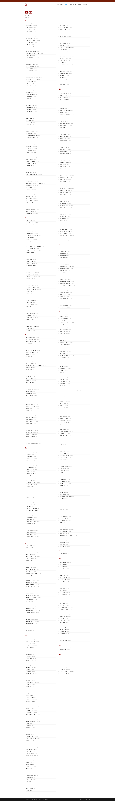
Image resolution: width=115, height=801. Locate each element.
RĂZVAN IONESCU (63, 420)
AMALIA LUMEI (29, 88)
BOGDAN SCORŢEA (30, 202)
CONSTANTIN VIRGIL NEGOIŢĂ (32, 289)
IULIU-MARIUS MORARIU (31, 783)
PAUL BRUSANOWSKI (64, 349)
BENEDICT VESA (29, 187)
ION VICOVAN (28, 745)
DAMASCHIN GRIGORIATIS (31, 341)
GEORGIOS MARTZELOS (31, 580)
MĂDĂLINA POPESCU (64, 99)
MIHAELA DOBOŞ (63, 166)
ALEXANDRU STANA (30, 72)
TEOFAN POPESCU (63, 524)
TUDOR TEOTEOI (63, 546)
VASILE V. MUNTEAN (64, 601)
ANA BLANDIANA (29, 92)
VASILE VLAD (62, 603)
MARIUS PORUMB (63, 147)
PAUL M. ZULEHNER (64, 351)
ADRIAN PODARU (29, 49)
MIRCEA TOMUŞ (63, 222)
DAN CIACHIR (28, 348)
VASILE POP (62, 590)
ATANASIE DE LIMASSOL (31, 161)
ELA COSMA (28, 454)
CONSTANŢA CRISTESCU (31, 270)
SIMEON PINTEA (63, 474)
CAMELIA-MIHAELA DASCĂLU (32, 235)
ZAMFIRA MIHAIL (63, 649)
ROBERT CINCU (63, 429)
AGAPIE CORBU (29, 55)
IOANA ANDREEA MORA (31, 706)
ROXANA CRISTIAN (63, 435)
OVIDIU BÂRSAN (63, 325)
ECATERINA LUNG (29, 452)
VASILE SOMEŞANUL (64, 594)
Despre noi (85, 4)
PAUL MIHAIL (62, 353)
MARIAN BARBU (63, 127)
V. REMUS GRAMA (63, 560)
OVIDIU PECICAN (63, 331)
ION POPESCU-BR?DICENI (31, 738)
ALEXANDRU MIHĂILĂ (30, 64)
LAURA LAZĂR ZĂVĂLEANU (65, 47)
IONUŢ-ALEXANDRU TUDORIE (32, 755)
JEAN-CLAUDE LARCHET (64, 27)
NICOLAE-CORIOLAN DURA (65, 281)
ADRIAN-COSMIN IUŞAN (31, 51)
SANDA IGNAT (62, 449)
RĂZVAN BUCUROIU (63, 416)
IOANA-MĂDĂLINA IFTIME (31, 714)
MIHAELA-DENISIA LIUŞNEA (65, 175)
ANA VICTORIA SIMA (30, 105)
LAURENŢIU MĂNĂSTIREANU (65, 56)
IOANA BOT (28, 708)
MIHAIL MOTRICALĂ (64, 194)
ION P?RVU (28, 734)
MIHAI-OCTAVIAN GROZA (65, 188)
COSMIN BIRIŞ (29, 302)
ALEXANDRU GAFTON (30, 59)
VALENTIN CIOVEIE (63, 562)
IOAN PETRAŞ (28, 684)
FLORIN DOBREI (29, 525)
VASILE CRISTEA (63, 573)
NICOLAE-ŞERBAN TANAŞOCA (65, 285)
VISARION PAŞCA (63, 629)
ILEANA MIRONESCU (30, 647)
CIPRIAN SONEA (29, 259)
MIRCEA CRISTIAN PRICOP (65, 205)
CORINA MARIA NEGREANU (31, 296)
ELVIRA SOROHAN (29, 465)
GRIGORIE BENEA (29, 608)
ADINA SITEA (28, 23)
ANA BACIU (28, 90)
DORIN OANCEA (29, 415)
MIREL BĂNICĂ (62, 225)
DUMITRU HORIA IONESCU (31, 436)
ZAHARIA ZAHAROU (63, 647)
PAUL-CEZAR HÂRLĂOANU (65, 359)
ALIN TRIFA (28, 83)
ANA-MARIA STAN (29, 109)
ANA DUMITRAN (29, 96)
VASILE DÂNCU (62, 575)
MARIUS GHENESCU (63, 140)
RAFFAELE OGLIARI (63, 407)
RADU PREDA (62, 403)
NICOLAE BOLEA (63, 255)
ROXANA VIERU (63, 437)
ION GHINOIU (28, 727)
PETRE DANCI (62, 370)
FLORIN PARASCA (29, 534)
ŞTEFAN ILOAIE (63, 669)
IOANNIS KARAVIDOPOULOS (31, 716)
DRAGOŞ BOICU (29, 423)
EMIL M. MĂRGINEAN (30, 475)
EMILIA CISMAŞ (29, 480)
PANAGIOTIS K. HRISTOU (64, 342)
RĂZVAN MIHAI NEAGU (64, 422)
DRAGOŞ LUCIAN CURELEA (31, 425)
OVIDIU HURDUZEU (63, 327)
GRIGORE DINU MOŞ (30, 604)
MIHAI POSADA (63, 183)
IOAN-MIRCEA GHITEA (30, 701)
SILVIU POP (62, 472)
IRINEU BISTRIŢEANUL (30, 775)
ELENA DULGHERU (29, 458)
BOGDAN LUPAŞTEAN (30, 200)
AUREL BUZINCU (29, 167)
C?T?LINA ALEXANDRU (30, 222)
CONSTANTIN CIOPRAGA (31, 272)
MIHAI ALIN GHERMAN (64, 177)
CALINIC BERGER (29, 229)
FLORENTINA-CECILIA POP (31, 508)
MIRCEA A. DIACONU (64, 196)
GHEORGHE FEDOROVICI (31, 584)
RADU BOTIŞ (62, 396)
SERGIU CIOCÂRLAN (63, 457)
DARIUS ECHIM (29, 391)
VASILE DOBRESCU (63, 577)
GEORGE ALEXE (29, 560)
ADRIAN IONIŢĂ (29, 27)
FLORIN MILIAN (29, 532)
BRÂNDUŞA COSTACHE (30, 213)
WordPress (45, 799)
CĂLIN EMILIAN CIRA (30, 226)
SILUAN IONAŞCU (63, 462)
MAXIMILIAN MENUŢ (64, 162)
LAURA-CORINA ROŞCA (64, 51)
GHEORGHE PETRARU (30, 593)
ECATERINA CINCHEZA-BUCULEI (32, 450)
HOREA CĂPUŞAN (29, 623)
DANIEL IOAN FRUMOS (30, 371)
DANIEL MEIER (29, 376)
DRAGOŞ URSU (29, 428)
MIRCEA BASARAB (63, 199)
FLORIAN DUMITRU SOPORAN (32, 510)
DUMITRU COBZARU (30, 432)
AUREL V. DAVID (29, 172)
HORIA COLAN (29, 630)
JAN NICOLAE (62, 25)
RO (26, 12)
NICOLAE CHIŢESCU (63, 262)
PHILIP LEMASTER (63, 383)
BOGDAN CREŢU (29, 196)
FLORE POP (28, 506)
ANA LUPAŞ (28, 98)
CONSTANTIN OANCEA (30, 283)
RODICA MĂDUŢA (63, 433)
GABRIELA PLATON (30, 558)
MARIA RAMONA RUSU (64, 117)
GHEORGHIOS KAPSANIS (31, 595)
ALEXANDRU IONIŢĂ (30, 62)
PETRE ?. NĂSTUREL (63, 368)
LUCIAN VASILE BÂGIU (64, 79)
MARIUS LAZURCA (63, 145)
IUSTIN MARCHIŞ (29, 788)
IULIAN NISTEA (29, 781)
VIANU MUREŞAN (63, 614)
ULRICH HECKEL (63, 553)
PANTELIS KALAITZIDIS (64, 344)
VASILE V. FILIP (62, 599)
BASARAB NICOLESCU (30, 185)
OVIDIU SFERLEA (63, 333)
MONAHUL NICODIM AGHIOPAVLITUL (67, 235)
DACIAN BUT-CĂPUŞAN (30, 337)
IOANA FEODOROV (29, 710)
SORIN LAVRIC (62, 492)
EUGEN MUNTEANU (30, 491)
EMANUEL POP (29, 471)
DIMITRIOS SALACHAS (30, 404)
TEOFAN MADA (63, 522)
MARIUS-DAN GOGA (64, 151)
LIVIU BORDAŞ (62, 69)
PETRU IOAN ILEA (63, 381)
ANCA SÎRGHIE (29, 118)
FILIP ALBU (28, 502)
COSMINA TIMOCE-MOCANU (31, 308)
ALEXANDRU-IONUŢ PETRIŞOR (32, 79)
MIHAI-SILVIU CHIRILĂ (64, 190)
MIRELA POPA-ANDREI (64, 229)
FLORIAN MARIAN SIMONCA (31, 512)
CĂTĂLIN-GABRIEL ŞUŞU (31, 248)
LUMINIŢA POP (63, 84)
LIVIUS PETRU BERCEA (64, 73)
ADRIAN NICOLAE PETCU (31, 40)
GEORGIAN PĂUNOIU (30, 578)
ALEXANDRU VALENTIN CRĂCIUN (32, 77)
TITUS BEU (62, 537)
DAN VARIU (28, 358)
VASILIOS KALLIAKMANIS (64, 607)
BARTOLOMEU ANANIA (30, 181)
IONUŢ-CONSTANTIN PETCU (31, 758)
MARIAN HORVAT (63, 129)
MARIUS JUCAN (63, 142)
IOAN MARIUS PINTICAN (31, 673)
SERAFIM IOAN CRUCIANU (65, 455)
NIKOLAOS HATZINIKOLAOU (65, 298)
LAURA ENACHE (63, 45)
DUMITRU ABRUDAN (30, 430)
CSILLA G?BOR (29, 330)
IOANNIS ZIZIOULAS (30, 719)
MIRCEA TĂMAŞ (63, 220)
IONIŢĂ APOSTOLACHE (30, 749)
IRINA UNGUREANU (30, 770)
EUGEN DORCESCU (30, 488)
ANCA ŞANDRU (29, 116)
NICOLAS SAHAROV (63, 290)
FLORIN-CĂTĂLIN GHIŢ (30, 538)
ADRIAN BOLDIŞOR (30, 25)
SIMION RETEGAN (63, 481)
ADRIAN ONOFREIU (30, 42)
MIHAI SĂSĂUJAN (63, 186)
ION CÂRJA (28, 725)
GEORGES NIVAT (29, 571)
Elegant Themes (33, 799)
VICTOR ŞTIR (62, 618)
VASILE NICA (62, 586)
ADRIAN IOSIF (29, 29)
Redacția (79, 4)
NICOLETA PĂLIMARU (64, 292)
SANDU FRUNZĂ (63, 451)
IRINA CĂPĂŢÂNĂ (29, 764)
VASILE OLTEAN (63, 588)
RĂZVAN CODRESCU (64, 418)
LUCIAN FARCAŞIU (63, 77)
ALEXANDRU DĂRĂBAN (30, 57)
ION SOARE (28, 740)
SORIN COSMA (62, 487)
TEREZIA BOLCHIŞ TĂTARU (65, 529)
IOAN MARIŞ (28, 671)
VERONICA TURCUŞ (63, 611)
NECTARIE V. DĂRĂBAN (64, 249)
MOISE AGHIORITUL (63, 233)
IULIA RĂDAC (28, 777)
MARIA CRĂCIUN (63, 112)
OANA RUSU (62, 316)
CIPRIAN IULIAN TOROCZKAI (31, 257)
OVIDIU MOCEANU (63, 329)
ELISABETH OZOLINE (30, 462)
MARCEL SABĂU (63, 108)
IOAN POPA (28, 688)
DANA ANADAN (29, 361)
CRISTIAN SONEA (29, 319)
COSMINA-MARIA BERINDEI (31, 311)
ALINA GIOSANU (29, 85)
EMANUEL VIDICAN (30, 473)
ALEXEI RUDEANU (29, 81)
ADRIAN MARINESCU (30, 34)
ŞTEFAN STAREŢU (63, 673)
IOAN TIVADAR (29, 695)
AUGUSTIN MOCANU (30, 165)
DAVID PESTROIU (29, 393)
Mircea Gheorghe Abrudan (65, 209)
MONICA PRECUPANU (64, 240)
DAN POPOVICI (29, 354)
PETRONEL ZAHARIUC (64, 375)
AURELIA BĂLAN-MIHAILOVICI (32, 174)
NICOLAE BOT (62, 259)
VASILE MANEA (62, 581)
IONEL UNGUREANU (30, 747)
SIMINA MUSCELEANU (64, 477)
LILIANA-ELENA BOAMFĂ (64, 64)
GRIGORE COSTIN (29, 601)
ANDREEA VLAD (29, 133)
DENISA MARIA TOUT (30, 397)
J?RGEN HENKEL (63, 23)
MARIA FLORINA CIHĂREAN (65, 114)
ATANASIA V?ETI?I (29, 159)
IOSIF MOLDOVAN (29, 760)
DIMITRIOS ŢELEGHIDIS (30, 406)
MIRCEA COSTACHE (63, 203)
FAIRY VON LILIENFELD (30, 497)
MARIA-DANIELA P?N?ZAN (65, 123)
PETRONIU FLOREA (63, 377)
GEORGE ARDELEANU (30, 562)
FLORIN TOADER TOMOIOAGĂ (32, 536)
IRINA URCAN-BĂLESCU (30, 773)
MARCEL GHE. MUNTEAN (64, 101)
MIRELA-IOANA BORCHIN (65, 231)
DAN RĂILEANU (29, 356)
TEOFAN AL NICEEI (63, 520)
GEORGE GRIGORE (29, 567)
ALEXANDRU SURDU (30, 75)
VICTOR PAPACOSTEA (64, 616)
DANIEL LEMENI (29, 374)
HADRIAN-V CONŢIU (30, 619)
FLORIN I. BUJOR (29, 528)
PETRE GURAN (62, 372)
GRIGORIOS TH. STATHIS (31, 612)
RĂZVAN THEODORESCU (64, 427)
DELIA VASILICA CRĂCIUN (31, 395)
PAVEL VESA (62, 366)
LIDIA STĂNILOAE (63, 60)
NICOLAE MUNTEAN (64, 277)
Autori (66, 4)
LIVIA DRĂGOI (62, 67)
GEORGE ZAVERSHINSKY (31, 569)
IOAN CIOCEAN (29, 662)
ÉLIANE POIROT (63, 656)
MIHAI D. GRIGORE (63, 179)
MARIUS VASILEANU (63, 149)
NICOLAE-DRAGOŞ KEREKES (65, 283)
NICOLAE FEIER (63, 272)
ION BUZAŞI (28, 723)
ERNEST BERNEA (29, 486)
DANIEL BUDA (29, 367)
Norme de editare (72, 4)
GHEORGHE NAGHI (29, 591)
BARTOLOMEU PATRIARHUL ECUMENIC (34, 183)
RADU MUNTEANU (63, 401)
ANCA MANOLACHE (30, 113)
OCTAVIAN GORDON (64, 318)
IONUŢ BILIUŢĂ (29, 751)
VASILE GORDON (63, 579)
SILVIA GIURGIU (63, 464)
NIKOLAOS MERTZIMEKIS (65, 303)
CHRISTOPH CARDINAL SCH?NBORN (33, 254)
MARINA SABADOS (63, 134)
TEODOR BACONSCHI (64, 509)
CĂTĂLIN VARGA (29, 244)
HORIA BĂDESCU (29, 625)
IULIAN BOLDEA (29, 779)
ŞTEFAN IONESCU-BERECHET (65, 671)
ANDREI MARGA (29, 142)
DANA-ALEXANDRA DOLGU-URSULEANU (34, 365)
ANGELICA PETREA (29, 157)
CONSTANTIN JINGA (30, 278)
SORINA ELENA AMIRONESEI (65, 496)
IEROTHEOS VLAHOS (30, 637)
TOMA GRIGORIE (63, 540)
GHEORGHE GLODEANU (30, 586)
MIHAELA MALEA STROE (64, 171)
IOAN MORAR (28, 680)
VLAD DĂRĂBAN (63, 631)
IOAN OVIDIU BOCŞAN (30, 682)
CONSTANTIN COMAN (30, 274)
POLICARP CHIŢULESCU (64, 387)
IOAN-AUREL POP (29, 699)
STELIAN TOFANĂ (63, 503)
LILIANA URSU (62, 62)
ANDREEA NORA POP (30, 131)
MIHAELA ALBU (63, 164)
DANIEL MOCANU (29, 378)
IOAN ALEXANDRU (29, 652)
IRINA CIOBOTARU (29, 766)
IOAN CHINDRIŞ (29, 658)
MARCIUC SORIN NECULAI (65, 110)
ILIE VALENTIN (29, 649)
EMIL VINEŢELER (29, 478)
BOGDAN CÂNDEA (29, 192)
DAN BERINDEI (29, 343)
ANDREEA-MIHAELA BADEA (31, 135)
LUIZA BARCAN (63, 82)
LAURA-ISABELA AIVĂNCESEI (65, 54)
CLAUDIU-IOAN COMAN (30, 267)
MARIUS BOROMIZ (63, 138)
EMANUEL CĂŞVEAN (30, 469)
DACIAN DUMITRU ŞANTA (31, 339)
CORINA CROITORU (30, 293)
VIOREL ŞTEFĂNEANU (64, 622)
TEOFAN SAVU (62, 527)
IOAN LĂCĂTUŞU (29, 667)
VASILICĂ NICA (62, 605)
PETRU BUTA (62, 379)
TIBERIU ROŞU (62, 533)
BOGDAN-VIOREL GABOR (31, 209)
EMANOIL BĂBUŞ (29, 467)
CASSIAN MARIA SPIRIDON (31, 239)
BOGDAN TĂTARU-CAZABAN (31, 204)
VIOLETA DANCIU (63, 620)
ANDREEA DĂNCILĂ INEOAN (31, 129)
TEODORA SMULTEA (64, 516)
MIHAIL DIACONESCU (64, 192)
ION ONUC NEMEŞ (29, 732)
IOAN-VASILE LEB (29, 703)
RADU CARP (62, 399)
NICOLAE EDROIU (63, 270)
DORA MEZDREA (29, 412)
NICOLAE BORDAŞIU (64, 257)
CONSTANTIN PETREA (30, 285)
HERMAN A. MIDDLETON (31, 621)
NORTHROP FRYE (63, 307)
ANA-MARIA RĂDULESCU (31, 107)
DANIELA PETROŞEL (30, 384)
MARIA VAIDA (62, 121)
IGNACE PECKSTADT (30, 639)
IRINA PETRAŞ (29, 768)
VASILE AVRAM (62, 568)
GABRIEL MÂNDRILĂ (30, 547)
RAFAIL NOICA (62, 405)
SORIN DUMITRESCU (64, 490)
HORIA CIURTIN (29, 628)
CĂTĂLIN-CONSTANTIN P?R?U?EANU (33, 246)
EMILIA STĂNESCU (29, 484)
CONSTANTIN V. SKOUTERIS (31, 287)
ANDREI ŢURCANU (29, 148)
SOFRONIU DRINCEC (64, 483)
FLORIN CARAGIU (29, 519)
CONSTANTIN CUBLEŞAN (31, 276)
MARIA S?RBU (62, 119)
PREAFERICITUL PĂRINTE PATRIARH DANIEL (68, 390)
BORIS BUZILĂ (29, 211)
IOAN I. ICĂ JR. (29, 665)
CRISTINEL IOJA (29, 328)
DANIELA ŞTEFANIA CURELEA (32, 387)
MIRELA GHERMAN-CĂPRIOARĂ (66, 227)
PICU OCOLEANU (63, 385)
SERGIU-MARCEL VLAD (64, 459)
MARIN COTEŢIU (63, 132)
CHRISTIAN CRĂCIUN (30, 252)
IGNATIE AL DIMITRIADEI (31, 641)
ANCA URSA (28, 120)
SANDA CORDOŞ (63, 446)
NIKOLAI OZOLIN (63, 296)
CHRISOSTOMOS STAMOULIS (32, 250)
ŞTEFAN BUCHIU (63, 667)
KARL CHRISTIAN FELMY (64, 36)
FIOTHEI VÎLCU (29, 504)
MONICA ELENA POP (64, 237)
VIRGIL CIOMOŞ (63, 627)
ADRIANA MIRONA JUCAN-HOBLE (32, 53)
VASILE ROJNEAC (63, 592)
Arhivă (61, 4)
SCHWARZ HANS (63, 453)
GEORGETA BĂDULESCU (31, 575)
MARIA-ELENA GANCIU (64, 125)
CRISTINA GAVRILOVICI (30, 324)
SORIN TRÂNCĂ (63, 494)
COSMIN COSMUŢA (30, 304)
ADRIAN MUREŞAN (29, 38)
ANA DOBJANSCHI (29, 94)
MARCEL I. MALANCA (64, 104)
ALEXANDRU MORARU (30, 66)
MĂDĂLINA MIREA (63, 97)
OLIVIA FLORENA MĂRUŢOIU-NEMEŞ (67, 322)
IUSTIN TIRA (28, 790)
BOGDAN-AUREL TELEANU (31, 207)
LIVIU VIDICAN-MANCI (64, 71)
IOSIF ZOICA (28, 762)
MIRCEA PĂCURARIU (64, 214)
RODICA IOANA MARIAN (64, 431)
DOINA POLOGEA (29, 410)
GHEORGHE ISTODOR (30, 588)
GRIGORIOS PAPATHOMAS (31, 610)
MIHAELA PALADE (63, 173)
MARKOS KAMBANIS (64, 155)
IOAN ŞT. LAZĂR (29, 693)
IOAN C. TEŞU (28, 656)
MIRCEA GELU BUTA (64, 207)
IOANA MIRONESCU (30, 712)
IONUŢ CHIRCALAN (30, 753)
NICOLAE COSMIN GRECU (65, 268)
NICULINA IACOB (63, 294)
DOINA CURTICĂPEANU (30, 408)
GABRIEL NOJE (29, 554)
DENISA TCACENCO (30, 400)
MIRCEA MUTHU (63, 212)
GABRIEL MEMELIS (29, 550)
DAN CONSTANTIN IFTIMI (31, 350)
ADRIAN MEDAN (29, 36)
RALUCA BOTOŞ (63, 409)
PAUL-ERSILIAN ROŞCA (64, 362)
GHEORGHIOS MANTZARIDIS (31, 597)
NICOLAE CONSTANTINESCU (65, 266)
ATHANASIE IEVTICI (30, 163)
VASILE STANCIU (63, 596)
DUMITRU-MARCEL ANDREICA (32, 443)
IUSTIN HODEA (29, 786)
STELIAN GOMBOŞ (63, 498)
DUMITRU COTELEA (30, 434)
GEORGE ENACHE (29, 565)
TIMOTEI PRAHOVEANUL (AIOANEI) (66, 535)
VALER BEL (62, 566)
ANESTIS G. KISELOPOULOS (31, 152)
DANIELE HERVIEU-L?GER (31, 389)
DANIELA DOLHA (29, 380)
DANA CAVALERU (29, 363)
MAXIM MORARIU (63, 160)
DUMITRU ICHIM (29, 438)
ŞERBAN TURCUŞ (63, 662)
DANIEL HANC (29, 369)
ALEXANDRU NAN (29, 68)
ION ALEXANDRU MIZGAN (31, 721)
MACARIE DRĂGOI (63, 91)
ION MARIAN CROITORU (31, 729)
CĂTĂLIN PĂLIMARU (30, 242)
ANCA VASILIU (29, 122)
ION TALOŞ (28, 742)
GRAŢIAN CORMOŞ (29, 599)
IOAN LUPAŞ (28, 669)
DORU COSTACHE (29, 417)
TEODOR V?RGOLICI (63, 512)
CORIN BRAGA (29, 291)
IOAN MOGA (28, 675)
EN (30, 12)
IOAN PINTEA (28, 686)
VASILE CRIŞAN (62, 570)
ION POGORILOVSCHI (30, 736)
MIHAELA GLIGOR (63, 168)
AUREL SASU (28, 170)
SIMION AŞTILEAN (63, 479)
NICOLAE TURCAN (63, 279)
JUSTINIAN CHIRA (63, 29)
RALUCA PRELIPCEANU (64, 412)
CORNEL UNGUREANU (30, 300)
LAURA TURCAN (63, 49)
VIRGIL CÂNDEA (63, 624)
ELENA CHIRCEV (29, 456)
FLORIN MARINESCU (30, 530)
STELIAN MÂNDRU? (63, 500)
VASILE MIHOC (62, 583)
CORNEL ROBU (29, 298)
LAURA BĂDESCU (63, 43)
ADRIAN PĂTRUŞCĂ (30, 46)
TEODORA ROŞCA (63, 514)
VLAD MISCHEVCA (63, 633)
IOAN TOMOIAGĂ (29, 697)
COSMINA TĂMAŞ (29, 306)
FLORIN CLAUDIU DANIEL (31, 521)
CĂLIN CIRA (28, 224)
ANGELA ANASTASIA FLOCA (31, 154)
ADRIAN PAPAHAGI (30, 44)
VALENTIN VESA (63, 564)
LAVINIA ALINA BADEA (64, 58)
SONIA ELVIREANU (63, 485)
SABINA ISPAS (62, 444)
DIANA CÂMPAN (29, 402)
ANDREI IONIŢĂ (29, 139)
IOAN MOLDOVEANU (30, 678)
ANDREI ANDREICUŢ (30, 137)
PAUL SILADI (62, 357)
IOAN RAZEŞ (28, 691)
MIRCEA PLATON (63, 216)
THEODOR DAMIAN (63, 531)
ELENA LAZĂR (29, 460)
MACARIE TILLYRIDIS (64, 95)
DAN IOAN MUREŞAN (30, 352)
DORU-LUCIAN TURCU (30, 421)
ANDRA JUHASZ (29, 126)
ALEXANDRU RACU (29, 70)
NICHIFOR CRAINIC (63, 251)
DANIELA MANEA (29, 382)
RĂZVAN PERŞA (63, 424)
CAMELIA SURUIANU (30, 233)
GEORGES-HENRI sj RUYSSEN (31, 573)
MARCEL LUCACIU (63, 106)
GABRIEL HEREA (29, 545)
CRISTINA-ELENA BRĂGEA (31, 326)
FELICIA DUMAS (29, 500)
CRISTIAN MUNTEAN (30, 317)
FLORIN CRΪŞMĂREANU (30, 523)
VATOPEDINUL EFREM (64, 609)
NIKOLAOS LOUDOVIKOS (64, 300)
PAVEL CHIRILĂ (62, 364)
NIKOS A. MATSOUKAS (64, 305)
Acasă (58, 4)
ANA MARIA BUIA (29, 100)
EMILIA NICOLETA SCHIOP (31, 482)
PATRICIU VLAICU (63, 346)
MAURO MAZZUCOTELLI (64, 158)
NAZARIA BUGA (63, 246)
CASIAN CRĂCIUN (29, 237)
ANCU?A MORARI (29, 124)
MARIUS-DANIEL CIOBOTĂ (65, 153)
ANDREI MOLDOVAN (30, 144)
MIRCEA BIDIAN (63, 201)
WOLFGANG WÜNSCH (64, 640)
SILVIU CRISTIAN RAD (64, 466)
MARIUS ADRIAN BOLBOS (65, 136)
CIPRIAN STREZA (29, 261)
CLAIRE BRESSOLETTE (30, 265)
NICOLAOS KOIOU (63, 287)
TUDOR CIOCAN (63, 542)
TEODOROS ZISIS (63, 518)
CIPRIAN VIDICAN (29, 263)
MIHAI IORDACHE (63, 181)
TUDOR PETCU (62, 544)
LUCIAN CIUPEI (62, 75)
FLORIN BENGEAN (29, 517)
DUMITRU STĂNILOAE (30, 441)
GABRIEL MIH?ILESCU (30, 552)
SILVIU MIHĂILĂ (63, 468)
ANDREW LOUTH (29, 150)
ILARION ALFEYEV (29, 645)
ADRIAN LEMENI (29, 31)
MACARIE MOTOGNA (64, 93)
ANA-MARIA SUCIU (29, 111)
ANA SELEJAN (28, 103)
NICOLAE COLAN (63, 264)
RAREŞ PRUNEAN (63, 414)
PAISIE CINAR (62, 340)
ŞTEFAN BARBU (63, 665)
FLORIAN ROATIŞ (29, 515)
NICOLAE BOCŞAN (63, 253)
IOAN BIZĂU (28, 654)
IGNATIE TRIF (28, 643)
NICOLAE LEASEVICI (63, 275)
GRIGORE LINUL (29, 606)
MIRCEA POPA (62, 218)
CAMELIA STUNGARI (30, 231)
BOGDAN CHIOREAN (30, 194)
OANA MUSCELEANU (64, 314)
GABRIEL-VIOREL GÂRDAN (31, 556)
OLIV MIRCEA (62, 320)
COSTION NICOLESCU (30, 313)
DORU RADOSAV (29, 419)
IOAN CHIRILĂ (29, 660)
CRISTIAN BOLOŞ (29, 315)
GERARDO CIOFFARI (30, 582)
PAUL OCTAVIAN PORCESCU (65, 355)
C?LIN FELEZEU (29, 220)
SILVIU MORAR (62, 470)
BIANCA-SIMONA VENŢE (31, 189)
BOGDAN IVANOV (29, 198)
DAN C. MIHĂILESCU (30, 346)
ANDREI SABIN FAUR (30, 146)
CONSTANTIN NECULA (30, 280)
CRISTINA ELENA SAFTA (30, 321)
